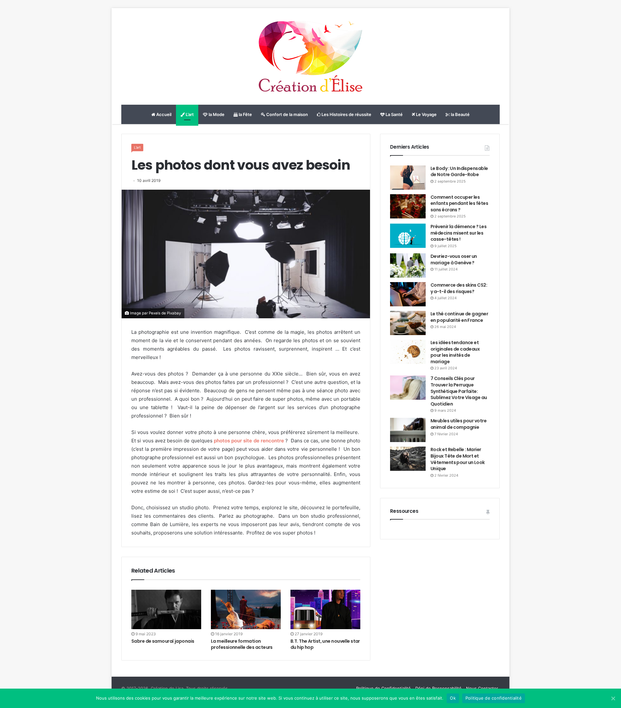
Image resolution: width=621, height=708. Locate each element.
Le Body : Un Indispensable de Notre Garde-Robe (459, 171)
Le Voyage (426, 114)
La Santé (394, 114)
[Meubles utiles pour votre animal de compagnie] (408, 430)
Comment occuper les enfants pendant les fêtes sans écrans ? (459, 203)
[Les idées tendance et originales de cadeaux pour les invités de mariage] (408, 352)
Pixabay (174, 313)
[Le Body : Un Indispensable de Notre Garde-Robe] (408, 177)
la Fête (245, 114)
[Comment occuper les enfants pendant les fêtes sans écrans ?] (408, 206)
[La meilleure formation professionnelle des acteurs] (246, 609)
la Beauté (460, 114)
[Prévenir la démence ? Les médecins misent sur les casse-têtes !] (408, 236)
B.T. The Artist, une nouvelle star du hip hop (325, 644)
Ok (453, 698)
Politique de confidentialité (493, 698)
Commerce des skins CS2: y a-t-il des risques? (458, 288)
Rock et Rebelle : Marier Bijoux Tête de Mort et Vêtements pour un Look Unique (457, 459)
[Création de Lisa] (310, 56)
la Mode (216, 114)
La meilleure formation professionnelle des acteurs (242, 644)
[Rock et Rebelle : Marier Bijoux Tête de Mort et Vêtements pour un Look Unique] (408, 459)
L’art (189, 114)
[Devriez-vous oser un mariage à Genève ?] (408, 265)
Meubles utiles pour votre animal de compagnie (458, 423)
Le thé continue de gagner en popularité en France (459, 317)
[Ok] (613, 698)
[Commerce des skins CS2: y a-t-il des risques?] (408, 294)
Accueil (163, 114)
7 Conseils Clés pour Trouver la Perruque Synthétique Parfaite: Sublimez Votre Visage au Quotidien (458, 391)
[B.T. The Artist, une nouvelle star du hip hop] (325, 609)
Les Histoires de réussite (346, 114)
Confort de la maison (286, 114)
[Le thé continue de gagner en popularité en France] (408, 323)
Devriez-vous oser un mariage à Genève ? (453, 259)
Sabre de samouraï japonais (162, 641)
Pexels (154, 313)
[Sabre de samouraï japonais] (166, 609)
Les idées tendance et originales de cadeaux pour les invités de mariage (455, 352)
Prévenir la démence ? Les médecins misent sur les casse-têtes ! (458, 232)
